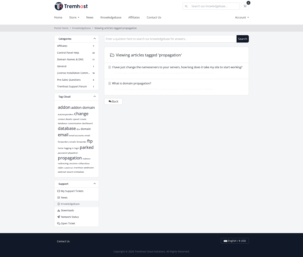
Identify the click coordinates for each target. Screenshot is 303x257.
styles (60, 167)
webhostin (89, 167)
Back (114, 101)
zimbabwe (79, 171)
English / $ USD (236, 240)
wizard (70, 171)
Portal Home (61, 28)
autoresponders (65, 114)
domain (86, 129)
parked (87, 147)
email (63, 134)
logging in (69, 148)
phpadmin (73, 152)
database (67, 128)
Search (242, 39)
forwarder (81, 141)
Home (58, 17)
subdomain (68, 167)
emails (72, 141)
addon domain (83, 107)
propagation (70, 158)
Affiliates (134, 17)
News (89, 17)
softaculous (84, 163)
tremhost (78, 167)
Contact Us (154, 17)
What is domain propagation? (162, 86)
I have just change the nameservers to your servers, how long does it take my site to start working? (176, 70)
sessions (73, 163)
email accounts (76, 135)
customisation (74, 123)
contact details (65, 119)
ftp (90, 141)
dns (78, 129)
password (62, 152)
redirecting (63, 163)
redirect (86, 158)
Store (73, 17)
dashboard (87, 123)
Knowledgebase (110, 17)
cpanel (76, 119)
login (76, 148)
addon (64, 107)
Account (241, 17)
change (81, 113)
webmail (62, 171)
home (60, 148)
